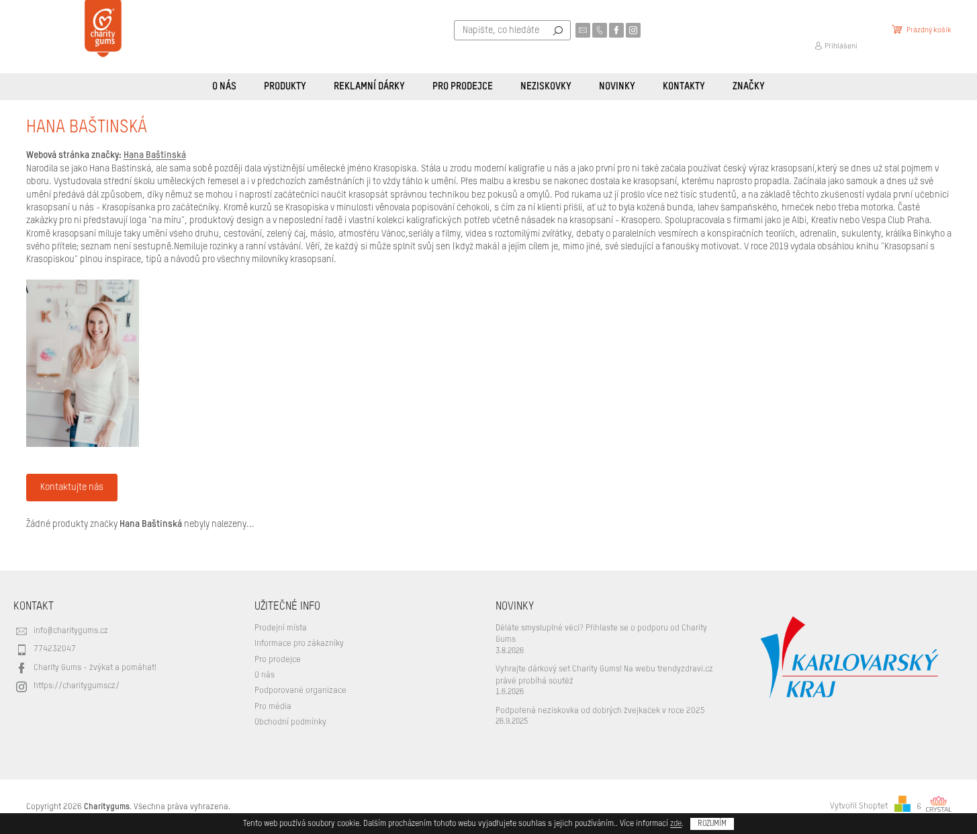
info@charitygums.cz (71, 630)
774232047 (55, 648)
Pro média (272, 706)
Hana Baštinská (155, 155)
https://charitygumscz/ (77, 685)
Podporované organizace (300, 690)
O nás (264, 675)
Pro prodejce (277, 659)
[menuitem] (224, 86)
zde (676, 824)
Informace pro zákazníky (299, 643)
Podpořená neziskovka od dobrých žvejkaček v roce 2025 (600, 710)
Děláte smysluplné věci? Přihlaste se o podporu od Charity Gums (601, 634)
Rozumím (712, 824)
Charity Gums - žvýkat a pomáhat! (95, 667)
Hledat (558, 30)
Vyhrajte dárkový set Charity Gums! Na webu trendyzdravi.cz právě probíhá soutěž (604, 675)
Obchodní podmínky (290, 722)
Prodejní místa (280, 628)
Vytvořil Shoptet (859, 806)
